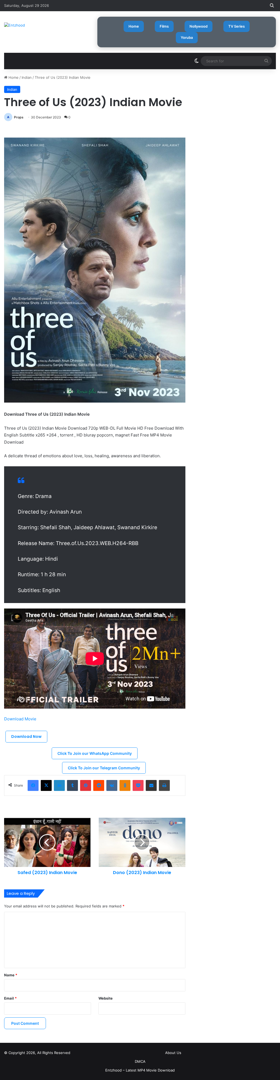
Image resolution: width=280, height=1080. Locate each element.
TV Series (236, 26)
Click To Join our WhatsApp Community (94, 753)
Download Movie (20, 718)
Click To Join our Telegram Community (104, 767)
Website (105, 998)
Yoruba (187, 37)
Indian (27, 77)
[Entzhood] (14, 25)
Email (10, 998)
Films (164, 26)
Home (134, 26)
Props (19, 117)
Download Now (26, 736)
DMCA (140, 1061)
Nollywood (198, 26)
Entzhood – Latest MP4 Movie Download (140, 1070)
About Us (173, 1052)
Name (10, 975)
